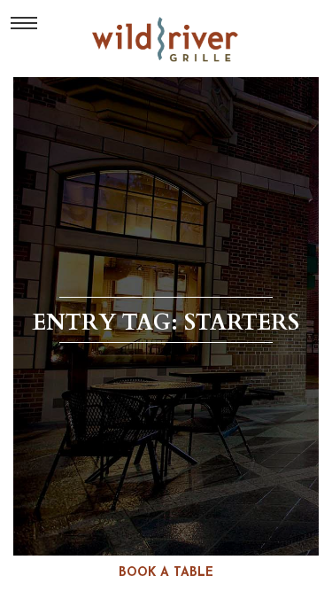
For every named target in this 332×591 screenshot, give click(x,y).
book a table (166, 572)
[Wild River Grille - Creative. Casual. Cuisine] (166, 39)
